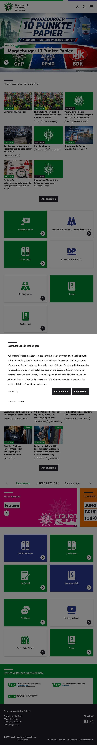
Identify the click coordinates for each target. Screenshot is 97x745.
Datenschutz (22, 401)
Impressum (12, 401)
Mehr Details (13, 391)
